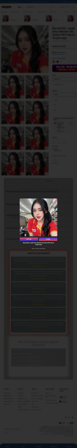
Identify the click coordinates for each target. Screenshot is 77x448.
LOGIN (48, 239)
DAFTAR (28, 239)
